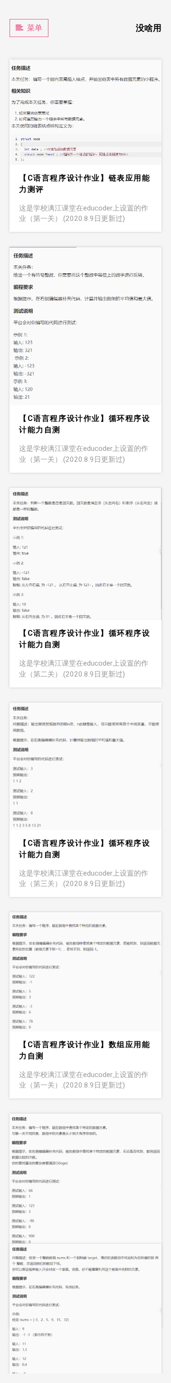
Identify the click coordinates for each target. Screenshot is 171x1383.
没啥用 (149, 28)
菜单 (34, 27)
